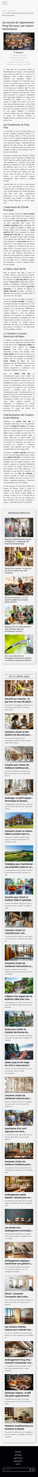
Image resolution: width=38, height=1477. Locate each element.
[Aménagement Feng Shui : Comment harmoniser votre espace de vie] (19, 1349)
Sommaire (19, 52)
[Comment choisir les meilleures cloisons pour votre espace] (19, 1084)
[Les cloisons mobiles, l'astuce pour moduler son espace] (19, 1316)
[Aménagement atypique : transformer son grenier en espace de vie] (19, 1250)
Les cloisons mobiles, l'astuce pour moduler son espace (18, 1329)
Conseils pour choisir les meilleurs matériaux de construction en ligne (17, 767)
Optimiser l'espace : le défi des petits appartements (18, 1394)
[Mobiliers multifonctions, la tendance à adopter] (19, 1415)
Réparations (18, 1461)
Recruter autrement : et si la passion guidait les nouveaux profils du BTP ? (16, 599)
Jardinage (18, 1455)
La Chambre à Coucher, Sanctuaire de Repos (18, 62)
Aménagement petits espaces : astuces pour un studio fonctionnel (17, 1197)
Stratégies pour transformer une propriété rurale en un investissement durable (19, 866)
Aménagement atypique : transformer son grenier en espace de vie (18, 1263)
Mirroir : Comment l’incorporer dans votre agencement (16, 1296)
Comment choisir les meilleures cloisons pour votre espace (17, 1098)
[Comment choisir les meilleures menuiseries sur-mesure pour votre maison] (19, 952)
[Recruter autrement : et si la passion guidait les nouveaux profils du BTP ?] (19, 585)
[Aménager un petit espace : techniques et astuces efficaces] (19, 787)
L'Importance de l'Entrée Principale (18, 57)
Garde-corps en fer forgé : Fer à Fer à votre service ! (17, 1064)
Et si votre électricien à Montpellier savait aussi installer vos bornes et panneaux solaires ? (18, 658)
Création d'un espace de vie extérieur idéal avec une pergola (18, 999)
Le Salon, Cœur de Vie (18, 60)
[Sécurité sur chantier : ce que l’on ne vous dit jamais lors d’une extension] (19, 556)
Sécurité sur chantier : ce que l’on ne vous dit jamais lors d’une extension (18, 570)
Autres (18, 1464)
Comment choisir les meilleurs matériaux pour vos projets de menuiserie (18, 1164)
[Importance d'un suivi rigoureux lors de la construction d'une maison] (19, 1117)
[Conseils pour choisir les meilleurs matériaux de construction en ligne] (19, 754)
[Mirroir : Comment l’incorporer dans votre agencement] (19, 1283)
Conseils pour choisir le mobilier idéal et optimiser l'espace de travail (18, 900)
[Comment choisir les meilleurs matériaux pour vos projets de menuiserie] (19, 1150)
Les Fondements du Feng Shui (18, 55)
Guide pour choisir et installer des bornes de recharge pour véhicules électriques (17, 1033)
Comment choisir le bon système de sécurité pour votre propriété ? (17, 734)
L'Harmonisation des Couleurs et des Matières (18, 64)
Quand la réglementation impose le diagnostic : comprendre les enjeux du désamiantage (18, 541)
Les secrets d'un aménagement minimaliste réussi (18, 1230)
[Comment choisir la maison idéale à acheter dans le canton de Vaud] (19, 820)
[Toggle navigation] (4, 3)
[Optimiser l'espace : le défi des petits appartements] (19, 1382)
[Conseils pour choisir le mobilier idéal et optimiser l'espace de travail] (19, 886)
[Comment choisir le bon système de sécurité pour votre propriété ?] (19, 721)
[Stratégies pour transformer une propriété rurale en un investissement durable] (19, 853)
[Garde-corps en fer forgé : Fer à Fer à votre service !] (19, 1051)
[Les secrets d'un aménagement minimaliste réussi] (19, 1217)
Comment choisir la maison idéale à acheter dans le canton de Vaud (18, 833)
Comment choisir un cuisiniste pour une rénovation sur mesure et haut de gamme (17, 934)
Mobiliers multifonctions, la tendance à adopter (19, 1427)
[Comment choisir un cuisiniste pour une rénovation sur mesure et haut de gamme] (19, 919)
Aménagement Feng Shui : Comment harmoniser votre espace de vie (18, 1362)
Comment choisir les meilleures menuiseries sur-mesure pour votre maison (19, 966)
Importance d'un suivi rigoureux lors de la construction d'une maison (18, 1131)
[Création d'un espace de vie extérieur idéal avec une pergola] (19, 985)
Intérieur (18, 1452)
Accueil (3, 11)
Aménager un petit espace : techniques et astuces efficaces (18, 800)
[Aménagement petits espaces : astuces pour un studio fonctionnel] (19, 1184)
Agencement (12, 11)
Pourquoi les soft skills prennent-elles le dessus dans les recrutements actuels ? (18, 628)
